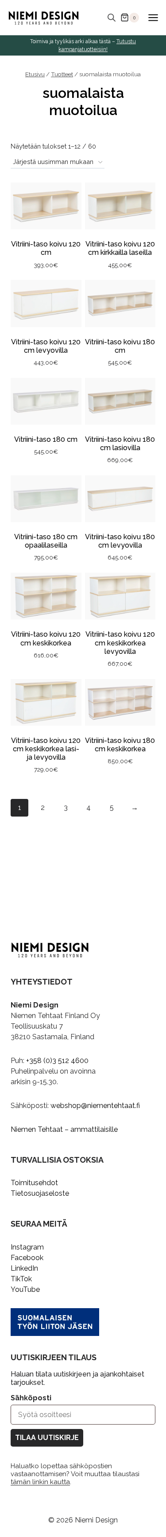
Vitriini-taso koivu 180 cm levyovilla (120, 541)
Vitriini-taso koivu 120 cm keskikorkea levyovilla (120, 642)
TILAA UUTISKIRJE (47, 1437)
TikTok (21, 1279)
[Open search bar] (111, 18)
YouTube (25, 1289)
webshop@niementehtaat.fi (95, 1105)
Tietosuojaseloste (40, 1193)
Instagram (27, 1247)
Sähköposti (31, 1398)
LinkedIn (24, 1268)
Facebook (27, 1257)
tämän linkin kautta (40, 1482)
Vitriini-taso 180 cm (45, 439)
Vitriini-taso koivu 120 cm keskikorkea (46, 638)
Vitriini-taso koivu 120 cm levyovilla (46, 346)
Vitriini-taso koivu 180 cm (120, 346)
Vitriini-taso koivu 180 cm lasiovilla (120, 443)
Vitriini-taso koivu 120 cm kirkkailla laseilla (120, 248)
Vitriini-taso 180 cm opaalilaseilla (45, 541)
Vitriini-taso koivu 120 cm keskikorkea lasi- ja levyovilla (46, 748)
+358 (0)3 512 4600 (57, 1060)
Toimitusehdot (34, 1183)
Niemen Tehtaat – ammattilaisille (64, 1129)
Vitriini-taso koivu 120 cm (46, 248)
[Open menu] (152, 17)
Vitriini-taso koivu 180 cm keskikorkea (120, 744)
